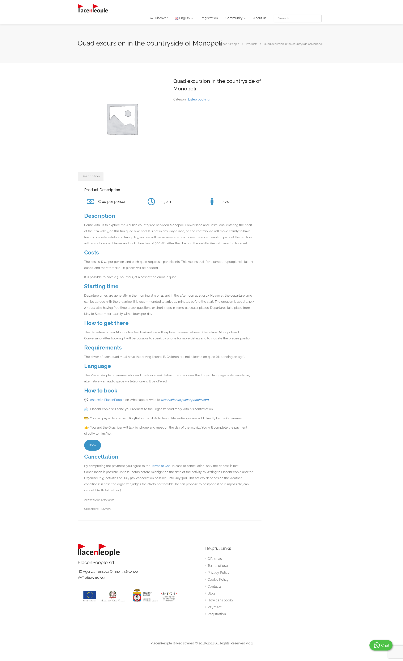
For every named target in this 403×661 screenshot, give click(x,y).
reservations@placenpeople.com (185, 400)
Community (233, 18)
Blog (211, 593)
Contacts (214, 586)
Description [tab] (90, 176)
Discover (160, 18)
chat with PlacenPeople (107, 400)
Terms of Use (160, 466)
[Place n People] (93, 9)
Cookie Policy (218, 579)
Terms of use (218, 566)
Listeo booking (198, 99)
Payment (214, 607)
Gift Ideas (215, 559)
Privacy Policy (218, 573)
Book (92, 445)
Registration (209, 18)
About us (259, 18)
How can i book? (220, 600)
